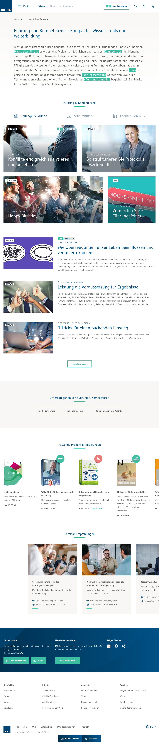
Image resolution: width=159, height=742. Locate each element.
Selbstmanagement (75, 411)
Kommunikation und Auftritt (109, 411)
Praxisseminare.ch (89, 702)
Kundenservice (126, 702)
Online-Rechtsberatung (130, 708)
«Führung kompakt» (97, 79)
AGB (34, 727)
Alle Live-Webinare (50, 696)
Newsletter (8, 708)
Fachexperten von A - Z (52, 708)
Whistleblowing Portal (67, 727)
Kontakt (85, 727)
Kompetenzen (113, 51)
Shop (52, 6)
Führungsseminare (94, 75)
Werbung (124, 696)
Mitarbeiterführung (26, 51)
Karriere (7, 702)
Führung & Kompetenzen (35, 19)
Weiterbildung (66, 6)
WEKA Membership (89, 690)
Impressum (22, 727)
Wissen (42, 6)
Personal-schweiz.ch (90, 708)
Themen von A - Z (50, 690)
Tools (132, 70)
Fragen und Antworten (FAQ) (133, 690)
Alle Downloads (49, 702)
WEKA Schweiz (9, 690)
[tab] (30, 115)
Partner (6, 696)
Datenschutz (46, 727)
